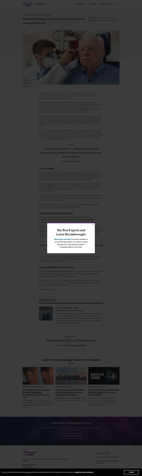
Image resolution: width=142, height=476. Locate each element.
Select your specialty (62, 239)
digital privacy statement (84, 472)
